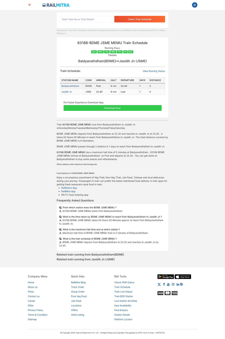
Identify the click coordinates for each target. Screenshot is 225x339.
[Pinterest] (181, 284)
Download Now (112, 108)
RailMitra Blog (78, 282)
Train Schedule (122, 287)
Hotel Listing (77, 314)
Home (31, 282)
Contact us (34, 296)
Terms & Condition (37, 314)
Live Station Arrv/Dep (125, 300)
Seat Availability (122, 305)
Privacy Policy (35, 310)
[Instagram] (173, 284)
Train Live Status (123, 291)
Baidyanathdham (70, 86)
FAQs (30, 305)
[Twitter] (159, 284)
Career (31, 300)
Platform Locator (123, 319)
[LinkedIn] (178, 284)
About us (32, 287)
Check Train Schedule (139, 19)
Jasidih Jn (66, 91)
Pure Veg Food (79, 296)
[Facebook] (164, 284)
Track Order (77, 287)
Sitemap (32, 319)
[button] (113, 106)
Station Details (122, 314)
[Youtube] (168, 284)
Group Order (77, 291)
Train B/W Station (123, 296)
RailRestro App (69, 187)
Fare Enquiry (121, 310)
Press (31, 291)
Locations (76, 305)
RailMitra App (68, 191)
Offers (74, 310)
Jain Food (76, 300)
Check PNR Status (124, 282)
